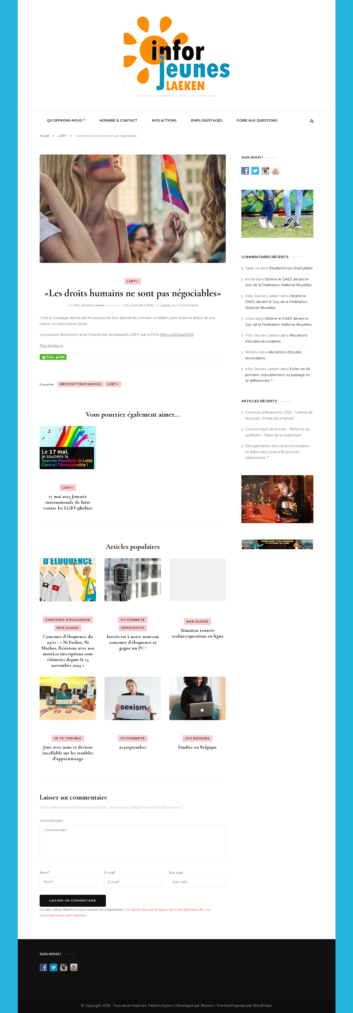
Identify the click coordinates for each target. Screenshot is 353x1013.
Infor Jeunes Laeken (89, 305)
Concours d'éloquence (67, 620)
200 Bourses (197, 738)
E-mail (110, 873)
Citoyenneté (133, 620)
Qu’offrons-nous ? (66, 120)
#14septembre (132, 747)
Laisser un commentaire (179, 305)
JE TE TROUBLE (67, 738)
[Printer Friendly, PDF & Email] (53, 356)
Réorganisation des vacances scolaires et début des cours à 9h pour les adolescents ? (277, 452)
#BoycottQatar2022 (177, 334)
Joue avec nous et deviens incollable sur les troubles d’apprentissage (68, 753)
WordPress (262, 1005)
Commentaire (51, 820)
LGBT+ (132, 281)
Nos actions (164, 120)
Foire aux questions (257, 120)
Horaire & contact (118, 120)
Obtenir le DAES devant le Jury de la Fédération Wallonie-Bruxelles (276, 302)
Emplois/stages (206, 120)
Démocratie (132, 627)
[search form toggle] (311, 121)
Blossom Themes (215, 1005)
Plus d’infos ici (51, 346)
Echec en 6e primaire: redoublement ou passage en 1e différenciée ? (277, 375)
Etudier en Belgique (197, 747)
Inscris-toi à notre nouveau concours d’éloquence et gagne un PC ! (133, 642)
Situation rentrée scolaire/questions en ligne (198, 633)
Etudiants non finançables (291, 268)
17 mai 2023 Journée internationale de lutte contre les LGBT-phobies (67, 502)
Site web (176, 873)
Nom (44, 873)
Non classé (68, 627)
